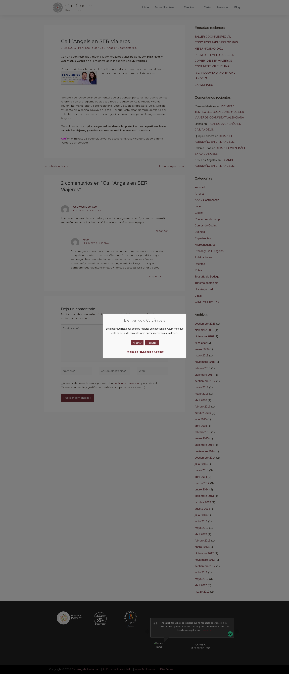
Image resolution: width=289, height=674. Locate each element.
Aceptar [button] (137, 342)
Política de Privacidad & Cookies (145, 351)
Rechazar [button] (152, 342)
